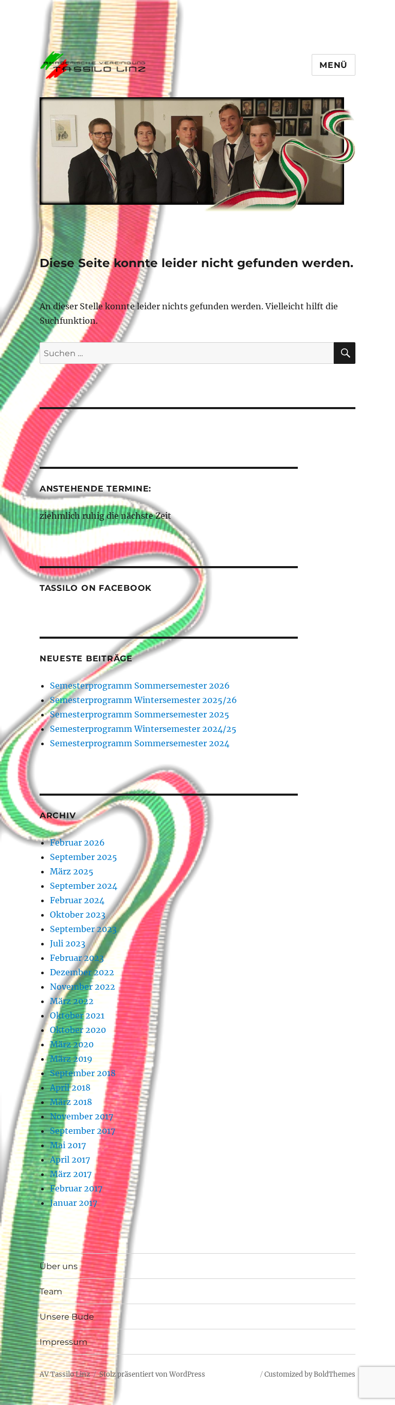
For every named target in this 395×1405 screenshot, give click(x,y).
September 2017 (82, 1131)
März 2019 (71, 1058)
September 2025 (83, 857)
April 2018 (70, 1087)
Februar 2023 (77, 958)
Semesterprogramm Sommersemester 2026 (140, 685)
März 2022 (72, 1001)
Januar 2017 (73, 1203)
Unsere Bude (67, 1317)
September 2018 (83, 1073)
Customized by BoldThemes (309, 1374)
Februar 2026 (77, 842)
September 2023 (83, 929)
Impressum (63, 1342)
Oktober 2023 (77, 914)
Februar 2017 (76, 1188)
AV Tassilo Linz (65, 1374)
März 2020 (72, 1044)
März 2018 (71, 1102)
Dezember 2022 (82, 972)
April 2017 (70, 1159)
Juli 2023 (67, 943)
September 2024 (83, 886)
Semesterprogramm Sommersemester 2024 (139, 743)
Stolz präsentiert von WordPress (152, 1374)
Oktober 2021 (77, 1015)
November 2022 (82, 986)
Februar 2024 (77, 900)
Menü (333, 65)
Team (51, 1291)
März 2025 (72, 871)
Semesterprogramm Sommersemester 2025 (139, 714)
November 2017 (81, 1116)
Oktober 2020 (78, 1030)
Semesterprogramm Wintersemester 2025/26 (143, 700)
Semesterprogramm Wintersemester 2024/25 (143, 729)
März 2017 (71, 1174)
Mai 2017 (68, 1145)
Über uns (59, 1266)
